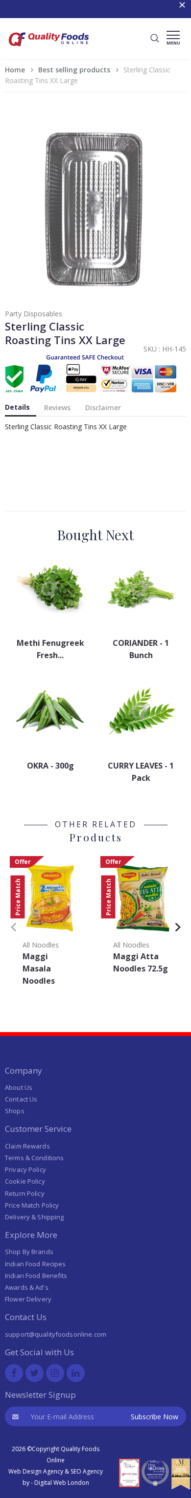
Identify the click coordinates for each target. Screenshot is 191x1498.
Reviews (57, 407)
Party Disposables (33, 313)
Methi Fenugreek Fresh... (50, 649)
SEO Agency (87, 1471)
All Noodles (41, 944)
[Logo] (49, 49)
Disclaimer (103, 407)
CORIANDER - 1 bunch (141, 649)
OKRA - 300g (50, 765)
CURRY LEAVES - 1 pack (141, 771)
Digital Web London (61, 1482)
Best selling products (74, 69)
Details (17, 407)
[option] (50, 924)
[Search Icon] (154, 38)
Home (15, 69)
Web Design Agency (35, 1471)
